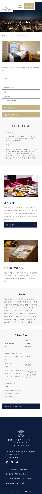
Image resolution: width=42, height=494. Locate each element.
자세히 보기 (10, 225)
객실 (10, 35)
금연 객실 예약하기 (11, 115)
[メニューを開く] (38, 6)
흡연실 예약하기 (10, 107)
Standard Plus (21, 35)
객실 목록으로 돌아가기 (12, 406)
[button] (21, 57)
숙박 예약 (29, 6)
